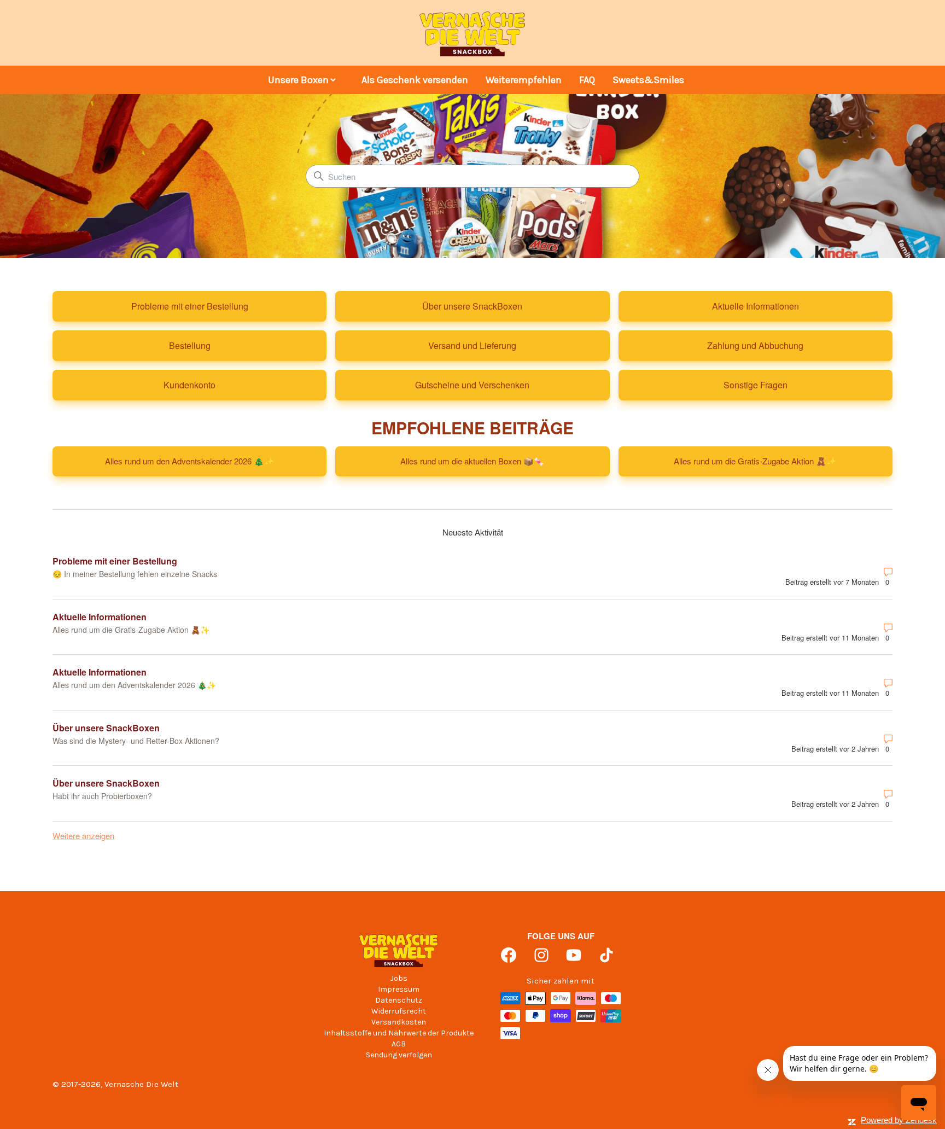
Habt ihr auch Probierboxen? (102, 795)
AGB (399, 1044)
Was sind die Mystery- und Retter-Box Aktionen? (135, 740)
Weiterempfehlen (524, 80)
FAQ (587, 80)
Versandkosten (398, 1022)
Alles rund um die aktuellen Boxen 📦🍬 (472, 461)
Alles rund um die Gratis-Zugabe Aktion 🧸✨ (755, 461)
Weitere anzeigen (83, 835)
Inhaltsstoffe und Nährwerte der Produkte (399, 1033)
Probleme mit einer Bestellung (114, 561)
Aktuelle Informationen (99, 616)
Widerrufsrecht (398, 1011)
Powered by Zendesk (899, 1120)
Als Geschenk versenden (414, 80)
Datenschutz (398, 1000)
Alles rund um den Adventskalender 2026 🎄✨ (190, 461)
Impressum (398, 989)
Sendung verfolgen (399, 1055)
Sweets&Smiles (648, 80)
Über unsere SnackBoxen (106, 727)
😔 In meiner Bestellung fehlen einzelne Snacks (134, 573)
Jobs (398, 978)
